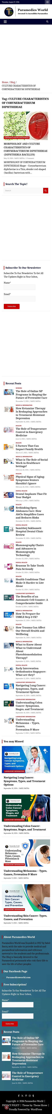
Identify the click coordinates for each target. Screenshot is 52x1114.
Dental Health (21, 491)
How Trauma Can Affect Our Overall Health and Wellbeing (30, 631)
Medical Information (24, 405)
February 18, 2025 (22, 470)
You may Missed (14, 741)
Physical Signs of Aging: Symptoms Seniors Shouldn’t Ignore (30, 480)
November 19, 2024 (23, 538)
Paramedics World (34, 1101)
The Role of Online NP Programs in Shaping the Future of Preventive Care (31, 394)
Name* (7, 282)
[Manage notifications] (7, 1107)
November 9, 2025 (22, 401)
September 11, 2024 (22, 661)
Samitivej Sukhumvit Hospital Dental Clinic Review (29, 531)
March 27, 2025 (21, 453)
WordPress (36, 1109)
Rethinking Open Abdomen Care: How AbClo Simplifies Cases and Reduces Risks (30, 512)
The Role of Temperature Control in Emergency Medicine (31, 432)
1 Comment (30, 158)
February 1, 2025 (22, 501)
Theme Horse (40, 1105)
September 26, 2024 (23, 638)
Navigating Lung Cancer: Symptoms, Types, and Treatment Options (31, 689)
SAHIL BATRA (19, 158)
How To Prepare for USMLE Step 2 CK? (28, 615)
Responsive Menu (47, 2)
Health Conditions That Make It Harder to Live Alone (30, 583)
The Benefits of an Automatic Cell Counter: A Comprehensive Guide (32, 600)
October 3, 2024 (21, 607)
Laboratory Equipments (25, 593)
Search (45, 190)
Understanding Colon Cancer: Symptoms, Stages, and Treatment (30, 706)
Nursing (19, 388)
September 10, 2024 (23, 695)
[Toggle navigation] (5, 22)
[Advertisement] (26, 51)
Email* (7, 294)
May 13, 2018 (8, 158)
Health (18, 426)
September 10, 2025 (23, 422)
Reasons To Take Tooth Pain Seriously (30, 567)
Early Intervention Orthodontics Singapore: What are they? (31, 672)
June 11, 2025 (20, 439)
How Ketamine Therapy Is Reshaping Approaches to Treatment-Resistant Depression (31, 413)
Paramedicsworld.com (18, 977)
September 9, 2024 (22, 733)
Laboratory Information (25, 682)
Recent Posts (13, 383)
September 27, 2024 (23, 620)
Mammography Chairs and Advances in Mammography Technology (30, 550)
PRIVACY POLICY (10, 1105)
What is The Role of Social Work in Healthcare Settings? (32, 463)
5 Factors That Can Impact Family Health (29, 447)
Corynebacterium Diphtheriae (17, 137)
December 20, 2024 (22, 521)
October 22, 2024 (22, 559)
